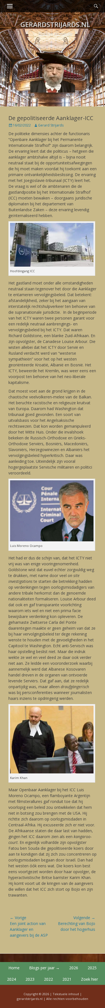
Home (14, 967)
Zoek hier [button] (89, 979)
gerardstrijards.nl (55, 24)
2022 (48, 979)
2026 (73, 967)
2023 (29, 979)
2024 (11, 979)
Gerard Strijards (51, 125)
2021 (66, 979)
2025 (92, 967)
